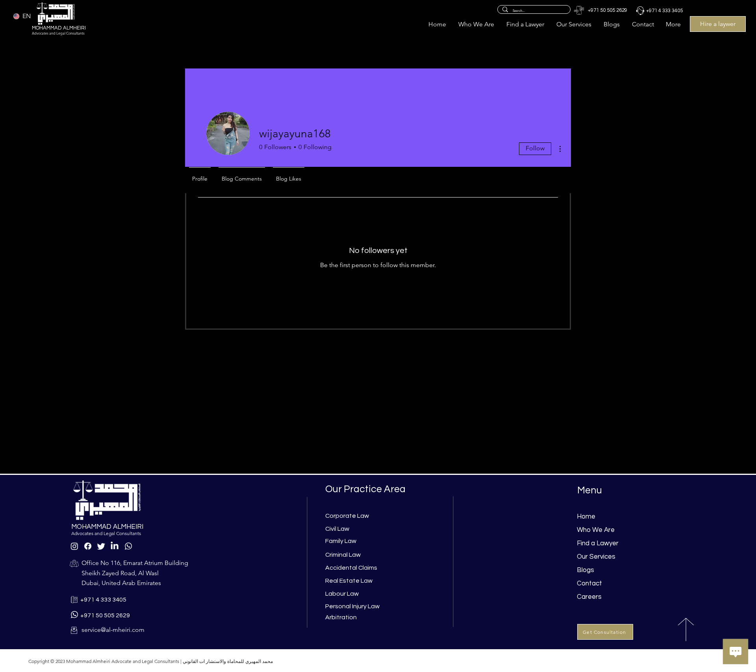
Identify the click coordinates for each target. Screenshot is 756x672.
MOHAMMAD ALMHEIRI (59, 28)
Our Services (596, 556)
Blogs (585, 570)
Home (586, 516)
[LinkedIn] (114, 546)
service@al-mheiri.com (113, 629)
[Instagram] (74, 546)
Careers (589, 596)
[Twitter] (101, 546)
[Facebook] (88, 546)
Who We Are (596, 530)
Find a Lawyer (598, 543)
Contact (589, 583)
